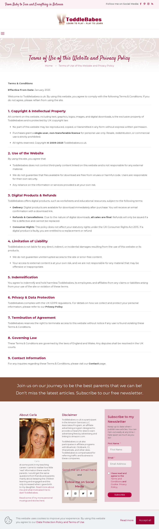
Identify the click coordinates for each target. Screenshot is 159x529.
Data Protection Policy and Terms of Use (60, 522)
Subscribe (119, 494)
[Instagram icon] (148, 3)
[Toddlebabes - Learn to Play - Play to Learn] (79, 19)
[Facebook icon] (140, 3)
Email (110, 458)
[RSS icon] (152, 3)
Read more (127, 520)
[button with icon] (67, 493)
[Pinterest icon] (144, 3)
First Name (113, 443)
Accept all (145, 520)
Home (49, 65)
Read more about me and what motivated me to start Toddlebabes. (36, 490)
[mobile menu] (2, 33)
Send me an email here (79, 470)
